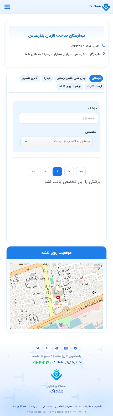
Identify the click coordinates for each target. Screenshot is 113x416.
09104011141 (41, 363)
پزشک (93, 108)
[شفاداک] (106, 7)
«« (81, 171)
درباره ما (33, 406)
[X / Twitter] (38, 348)
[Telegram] (56, 348)
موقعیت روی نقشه (70, 86)
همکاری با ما (19, 406)
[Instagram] (66, 348)
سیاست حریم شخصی (67, 406)
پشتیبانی (47, 406)
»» (33, 171)
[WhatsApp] (47, 348)
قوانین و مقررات (92, 406)
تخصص (90, 132)
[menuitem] (81, 171)
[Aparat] (75, 348)
